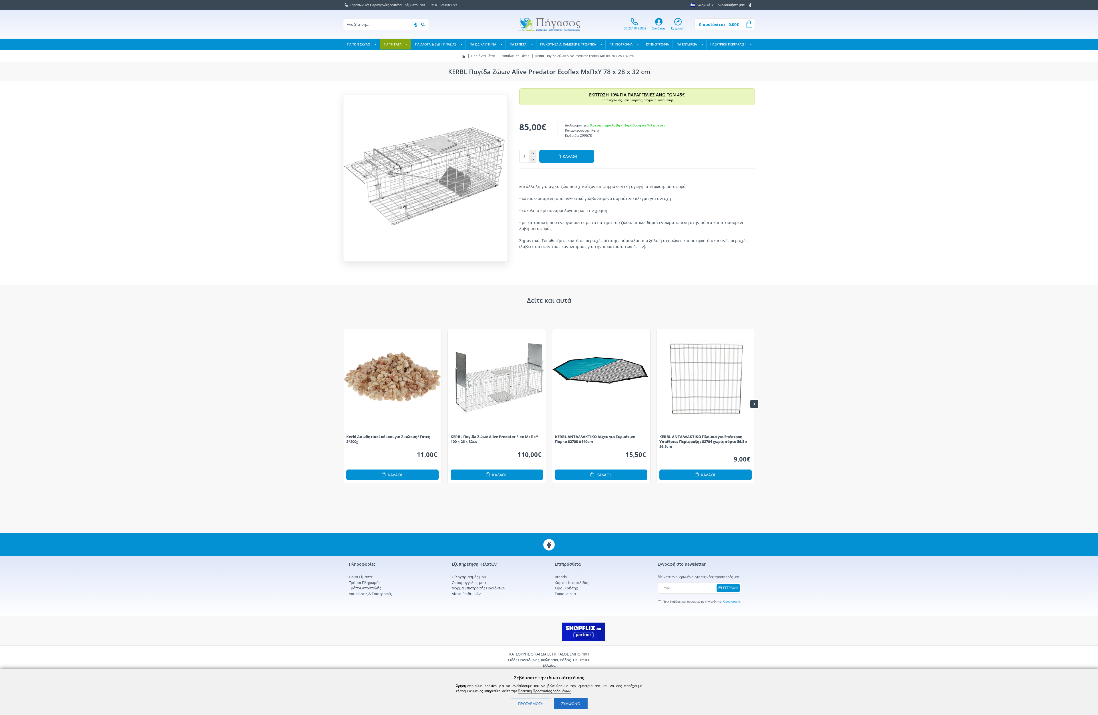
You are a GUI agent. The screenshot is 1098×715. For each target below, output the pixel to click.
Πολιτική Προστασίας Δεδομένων (544, 690)
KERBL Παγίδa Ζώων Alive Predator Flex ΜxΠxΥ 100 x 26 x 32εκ (494, 439)
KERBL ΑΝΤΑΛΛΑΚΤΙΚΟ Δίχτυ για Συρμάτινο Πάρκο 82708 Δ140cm (595, 439)
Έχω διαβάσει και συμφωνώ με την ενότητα (702, 601)
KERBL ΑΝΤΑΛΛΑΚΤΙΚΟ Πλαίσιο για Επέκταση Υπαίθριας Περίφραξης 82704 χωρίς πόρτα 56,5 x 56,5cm (703, 441)
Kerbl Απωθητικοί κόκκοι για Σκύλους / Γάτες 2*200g (388, 439)
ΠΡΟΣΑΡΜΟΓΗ (531, 703)
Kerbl (595, 130)
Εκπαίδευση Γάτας (515, 56)
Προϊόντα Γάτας (483, 56)
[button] (344, 404)
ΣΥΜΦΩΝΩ (570, 703)
